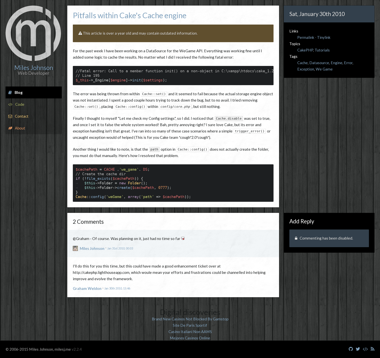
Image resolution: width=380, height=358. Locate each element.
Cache (302, 62)
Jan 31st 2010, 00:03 (120, 248)
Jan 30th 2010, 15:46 (117, 288)
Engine (336, 62)
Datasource (319, 62)
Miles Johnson (92, 248)
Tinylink (324, 37)
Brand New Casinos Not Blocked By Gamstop (190, 319)
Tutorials (322, 50)
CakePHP (305, 50)
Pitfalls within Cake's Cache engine (129, 15)
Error (348, 62)
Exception (305, 69)
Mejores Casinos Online (190, 338)
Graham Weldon (87, 288)
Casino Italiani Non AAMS (190, 331)
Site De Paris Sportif (190, 325)
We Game (324, 69)
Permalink (305, 37)
